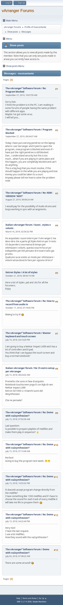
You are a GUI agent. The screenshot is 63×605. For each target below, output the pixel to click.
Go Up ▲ (43, 598)
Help (18, 598)
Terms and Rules (30, 598)
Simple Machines (39, 602)
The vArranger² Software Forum (23, 88)
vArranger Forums (18, 10)
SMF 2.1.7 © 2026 (24, 602)
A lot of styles (30, 272)
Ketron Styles (13, 272)
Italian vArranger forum (19, 224)
